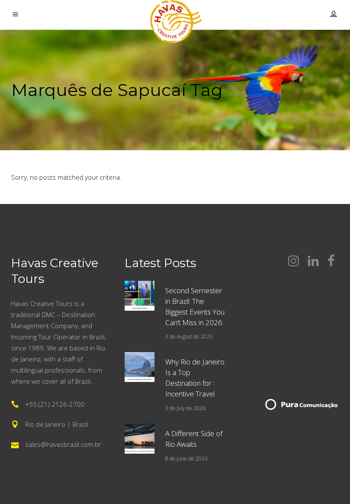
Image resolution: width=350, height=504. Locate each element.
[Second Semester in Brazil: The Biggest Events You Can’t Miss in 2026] (140, 296)
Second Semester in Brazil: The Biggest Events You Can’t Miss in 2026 (195, 306)
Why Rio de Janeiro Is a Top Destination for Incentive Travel (195, 378)
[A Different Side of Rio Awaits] (140, 439)
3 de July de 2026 (185, 408)
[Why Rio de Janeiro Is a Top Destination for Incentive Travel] (140, 367)
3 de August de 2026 (189, 336)
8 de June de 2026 (186, 458)
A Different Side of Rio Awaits (193, 438)
